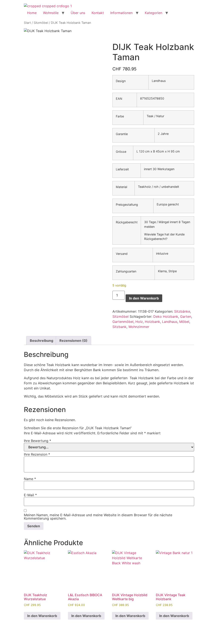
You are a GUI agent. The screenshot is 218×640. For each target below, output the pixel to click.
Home (32, 13)
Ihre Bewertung (37, 440)
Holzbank (152, 321)
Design (121, 81)
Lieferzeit (122, 169)
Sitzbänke (182, 311)
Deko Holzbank (165, 316)
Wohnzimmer (138, 327)
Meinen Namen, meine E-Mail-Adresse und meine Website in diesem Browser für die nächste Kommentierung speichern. (98, 516)
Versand (122, 253)
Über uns (78, 13)
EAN (119, 98)
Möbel (184, 321)
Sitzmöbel (41, 23)
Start (27, 23)
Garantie (122, 134)
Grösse (121, 151)
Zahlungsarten (126, 271)
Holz (139, 321)
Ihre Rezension (37, 454)
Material (121, 186)
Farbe (120, 116)
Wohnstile (51, 13)
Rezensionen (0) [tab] (73, 340)
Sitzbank (119, 327)
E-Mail (30, 495)
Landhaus (169, 321)
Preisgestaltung (127, 204)
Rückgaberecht (127, 222)
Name (30, 478)
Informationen (121, 13)
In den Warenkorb (144, 298)
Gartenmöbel (122, 321)
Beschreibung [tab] (41, 340)
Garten (185, 316)
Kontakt (98, 13)
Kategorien (153, 13)
